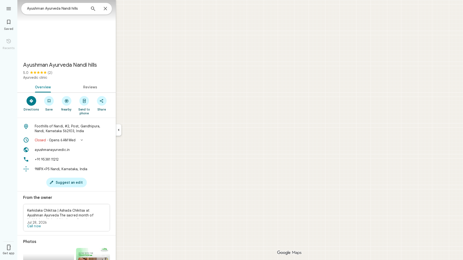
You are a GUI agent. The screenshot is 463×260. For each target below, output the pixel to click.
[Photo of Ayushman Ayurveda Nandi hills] (66, 29)
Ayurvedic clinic (35, 77)
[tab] (42, 86)
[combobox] (56, 8)
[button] (66, 140)
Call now (34, 226)
